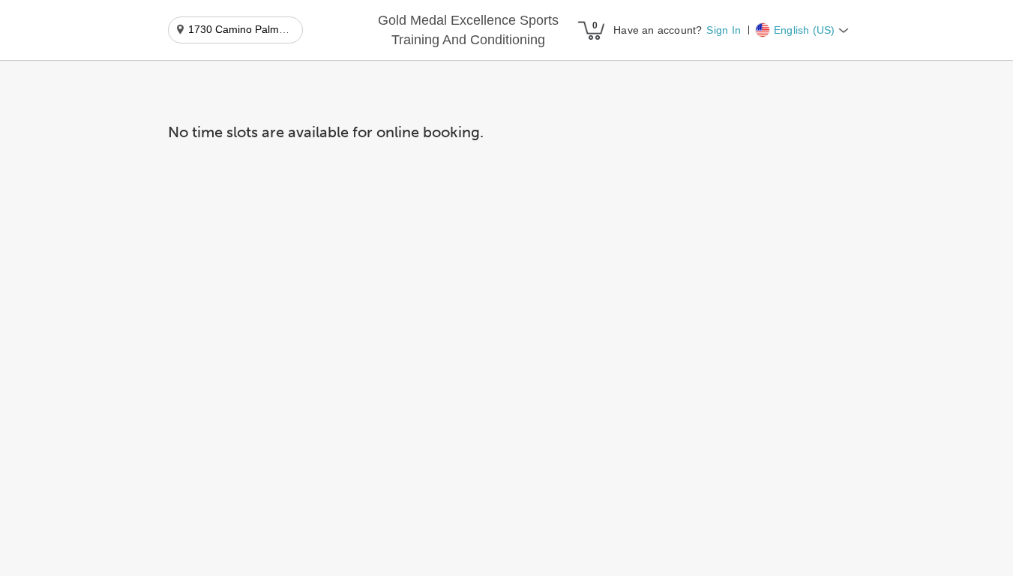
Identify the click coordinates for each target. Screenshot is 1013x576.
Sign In (723, 30)
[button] (468, 30)
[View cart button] (590, 30)
